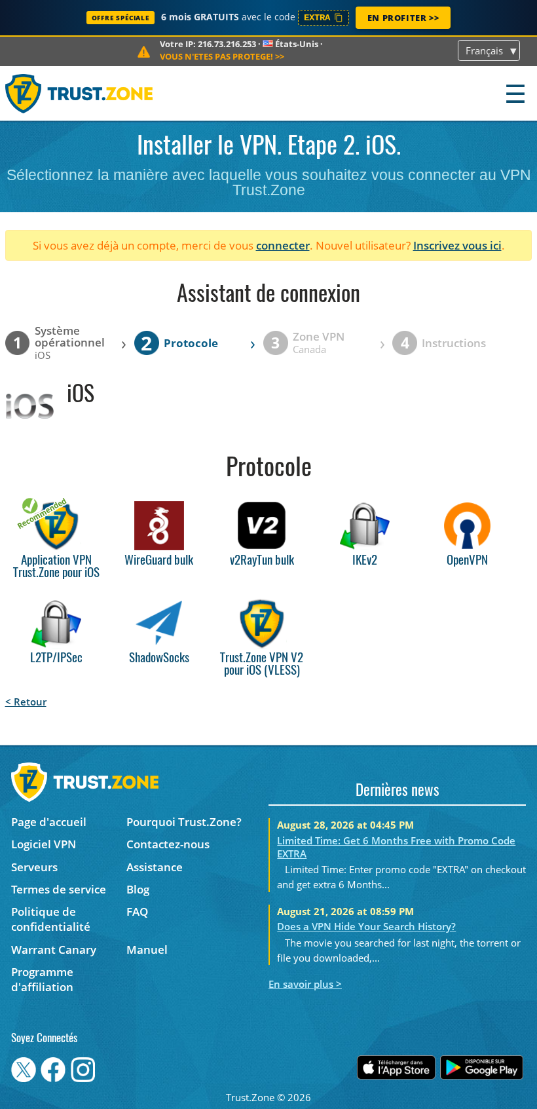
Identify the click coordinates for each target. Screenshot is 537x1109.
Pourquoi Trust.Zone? (184, 821)
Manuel (147, 949)
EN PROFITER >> (403, 18)
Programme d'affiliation (42, 979)
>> (222, 56)
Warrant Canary (53, 949)
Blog (137, 889)
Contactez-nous (168, 844)
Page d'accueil (48, 821)
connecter (283, 245)
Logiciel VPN (43, 844)
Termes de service (58, 889)
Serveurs (34, 866)
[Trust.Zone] (79, 93)
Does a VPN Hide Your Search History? (366, 926)
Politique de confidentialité (50, 919)
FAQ (137, 911)
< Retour (25, 701)
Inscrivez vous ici (457, 245)
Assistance (154, 866)
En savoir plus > (305, 983)
